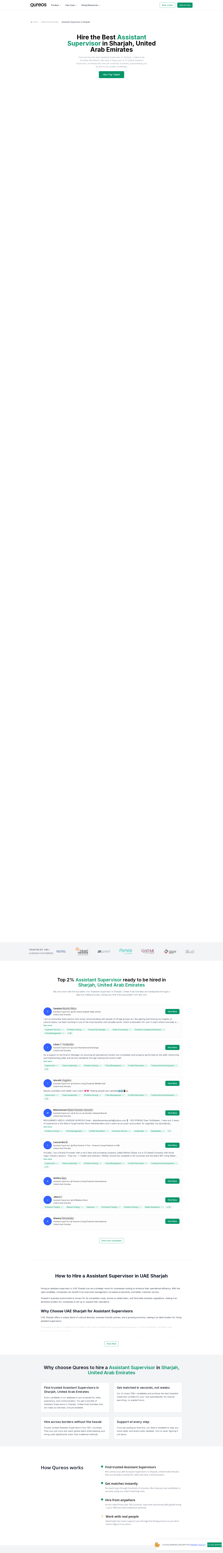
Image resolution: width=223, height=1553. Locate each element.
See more (47, 1025)
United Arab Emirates (50, 22)
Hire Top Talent (111, 74)
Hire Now (172, 1011)
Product (55, 5)
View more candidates (111, 1241)
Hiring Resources (89, 5)
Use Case (70, 5)
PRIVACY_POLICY (198, 1545)
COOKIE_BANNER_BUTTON (214, 1545)
